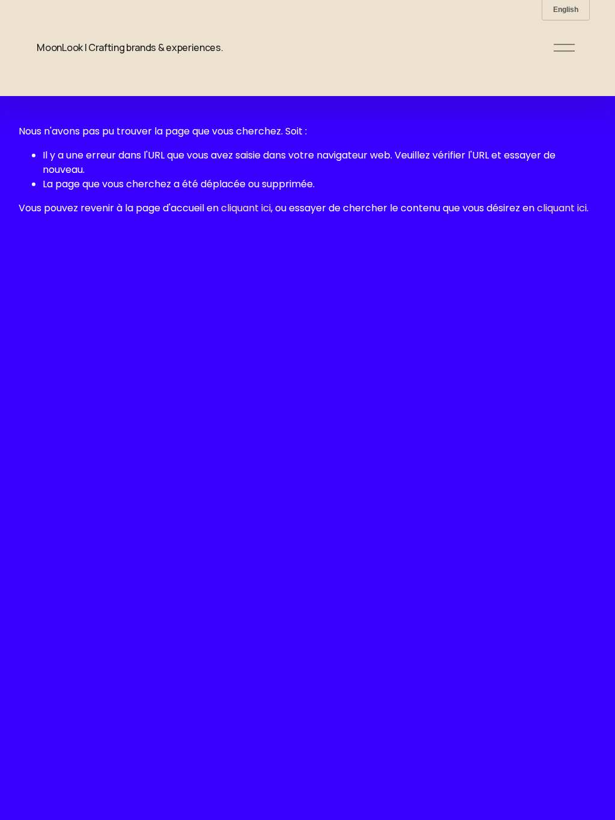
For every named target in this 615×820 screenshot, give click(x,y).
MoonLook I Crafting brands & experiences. (130, 47)
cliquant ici (246, 208)
